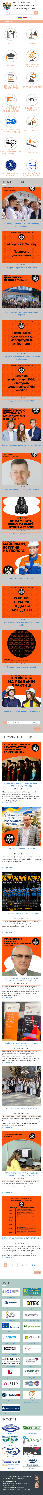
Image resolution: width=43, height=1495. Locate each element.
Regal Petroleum (11, 1378)
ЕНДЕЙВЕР (32, 1378)
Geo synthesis (10, 1320)
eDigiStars (11, 1468)
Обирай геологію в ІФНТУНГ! (21, 578)
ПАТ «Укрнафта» (11, 1309)
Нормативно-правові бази (10, 87)
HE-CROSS (32, 1468)
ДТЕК (32, 1309)
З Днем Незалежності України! (21, 848)
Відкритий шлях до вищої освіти (32, 174)
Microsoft (32, 1343)
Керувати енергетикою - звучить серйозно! (21, 445)
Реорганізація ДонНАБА (10, 174)
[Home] (7, 5)
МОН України (11, 1297)
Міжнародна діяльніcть (32, 65)
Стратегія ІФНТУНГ (32, 130)
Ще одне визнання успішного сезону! (21, 913)
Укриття (32, 152)
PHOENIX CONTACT (11, 1355)
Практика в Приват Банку (32, 1332)
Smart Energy (32, 1366)
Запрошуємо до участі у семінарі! (21, 667)
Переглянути (7, 803)
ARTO (11, 1389)
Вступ (11, 43)
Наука (32, 43)
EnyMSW (10, 1434)
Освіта (10, 65)
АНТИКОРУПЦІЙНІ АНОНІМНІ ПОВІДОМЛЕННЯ (11, 109)
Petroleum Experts (10, 1414)
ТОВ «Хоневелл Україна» (32, 1355)
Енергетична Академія (32, 109)
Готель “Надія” (10, 1366)
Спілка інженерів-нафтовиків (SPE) (10, 130)
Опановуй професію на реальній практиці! (21, 711)
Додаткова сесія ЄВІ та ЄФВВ (21, 401)
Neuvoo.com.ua (10, 1343)
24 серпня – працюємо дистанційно (21, 268)
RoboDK (10, 1401)
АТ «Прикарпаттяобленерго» (32, 1401)
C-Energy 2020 (32, 1445)
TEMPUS (10, 1332)
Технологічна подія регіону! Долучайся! (21, 489)
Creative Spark (32, 1457)
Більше (37, 729)
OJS (32, 1389)
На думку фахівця (32, 87)
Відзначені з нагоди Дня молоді (21, 1108)
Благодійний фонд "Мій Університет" (11, 152)
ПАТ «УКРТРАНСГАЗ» (32, 1320)
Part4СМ (10, 1445)
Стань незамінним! (21, 534)
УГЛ (32, 1297)
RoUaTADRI (10, 1457)
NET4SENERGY (32, 1434)
